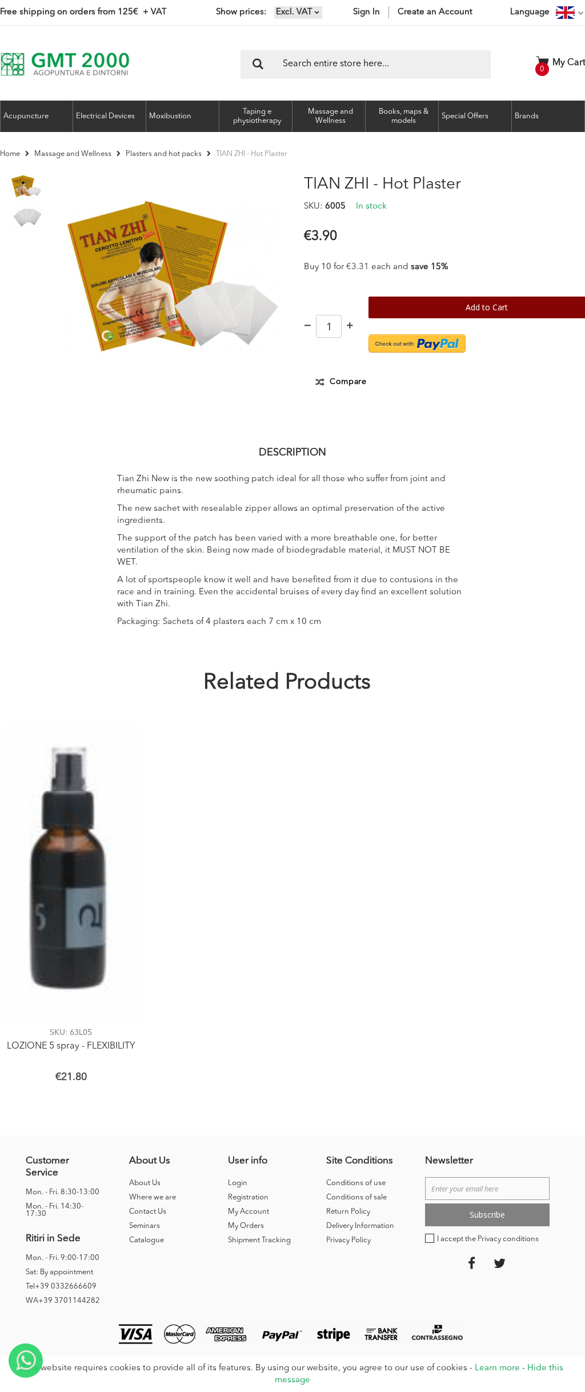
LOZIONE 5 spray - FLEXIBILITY (71, 1046)
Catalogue (146, 1240)
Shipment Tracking (259, 1240)
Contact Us (147, 1211)
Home (10, 154)
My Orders (246, 1226)
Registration (248, 1197)
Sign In (366, 12)
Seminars (144, 1226)
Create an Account (435, 12)
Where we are (152, 1197)
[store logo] (65, 64)
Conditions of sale (356, 1197)
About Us (145, 1183)
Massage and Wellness (72, 154)
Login (237, 1183)
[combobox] (366, 64)
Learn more (497, 1368)
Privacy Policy (348, 1240)
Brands (527, 116)
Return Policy (348, 1211)
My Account (248, 1211)
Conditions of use (356, 1183)
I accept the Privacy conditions (488, 1239)
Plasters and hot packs (164, 154)
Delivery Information (360, 1226)
